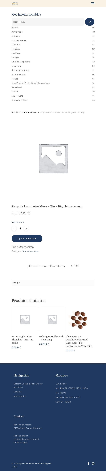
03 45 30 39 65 (20, 442)
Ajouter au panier (27, 238)
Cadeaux (18, 392)
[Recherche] (89, 22)
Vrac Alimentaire (29, 112)
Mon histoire (20, 396)
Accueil (15, 112)
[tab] (45, 266)
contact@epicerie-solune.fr (27, 439)
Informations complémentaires (46, 266)
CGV (15, 466)
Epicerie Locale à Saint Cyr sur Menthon (28, 385)
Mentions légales (43, 463)
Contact (19, 416)
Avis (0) (75, 266)
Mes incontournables (26, 14)
